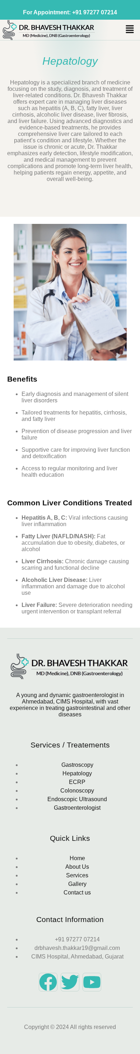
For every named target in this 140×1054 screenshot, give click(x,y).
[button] (130, 30)
